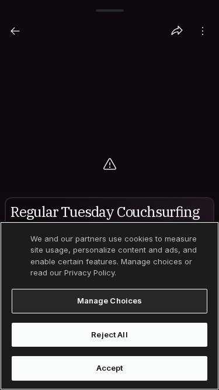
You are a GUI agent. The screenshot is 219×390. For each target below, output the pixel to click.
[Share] (177, 31)
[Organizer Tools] (202, 31)
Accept (109, 367)
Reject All (109, 334)
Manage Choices (109, 300)
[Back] (15, 31)
